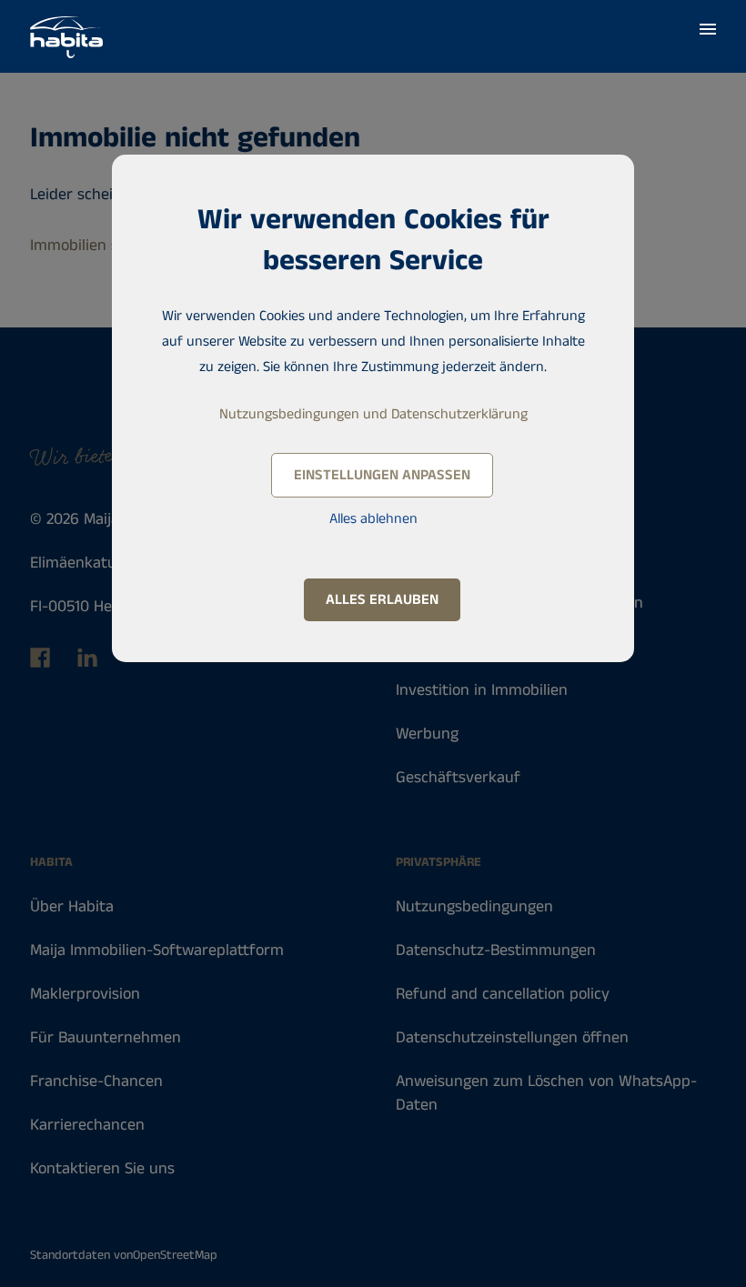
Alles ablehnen (373, 518)
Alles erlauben (382, 599)
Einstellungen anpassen (382, 475)
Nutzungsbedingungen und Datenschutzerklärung (373, 414)
